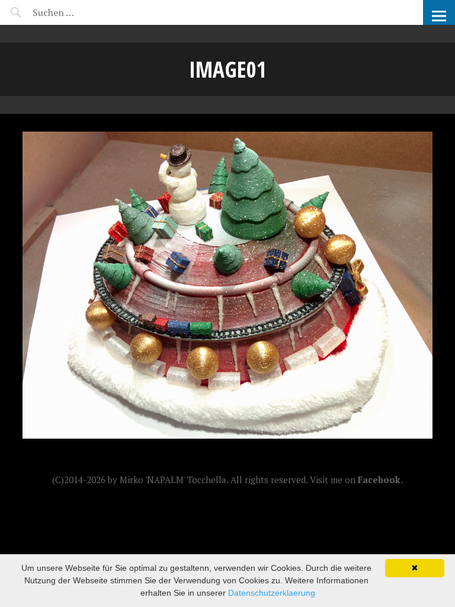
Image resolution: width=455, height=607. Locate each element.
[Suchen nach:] (81, 12)
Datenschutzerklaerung (271, 593)
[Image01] (227, 435)
